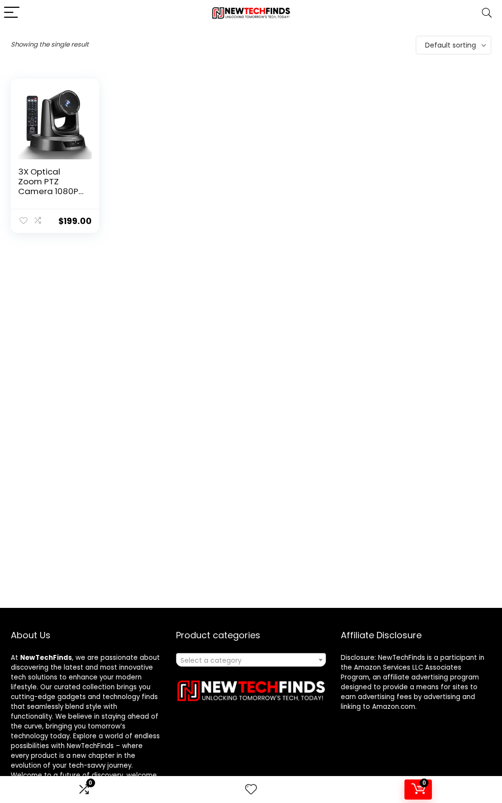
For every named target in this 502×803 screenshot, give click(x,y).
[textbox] (251, 660)
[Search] (487, 13)
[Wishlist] (251, 789)
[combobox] (251, 660)
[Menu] (12, 13)
